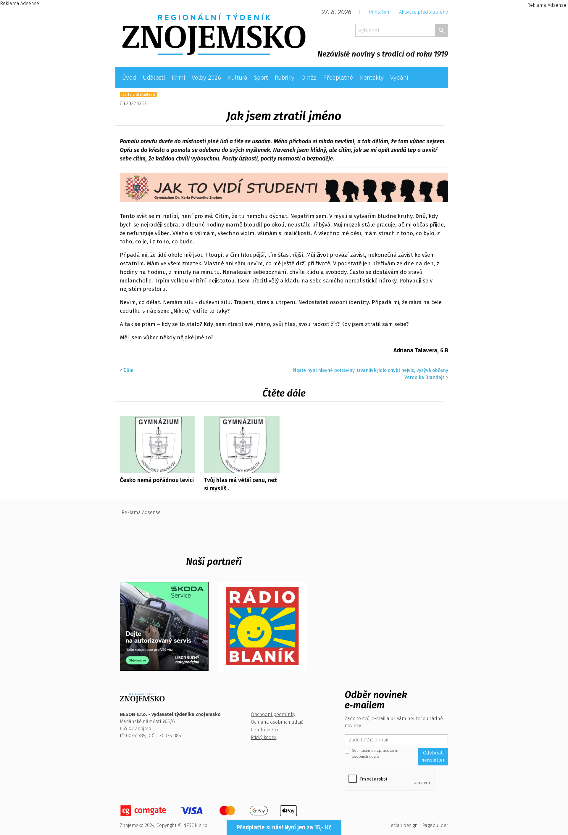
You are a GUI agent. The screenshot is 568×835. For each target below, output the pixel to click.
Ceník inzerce (265, 730)
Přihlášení (380, 12)
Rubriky (284, 77)
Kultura (237, 77)
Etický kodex (263, 737)
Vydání (399, 77)
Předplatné (338, 77)
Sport (261, 77)
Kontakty (372, 77)
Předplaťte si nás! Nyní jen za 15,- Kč (284, 827)
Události (154, 77)
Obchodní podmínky (273, 714)
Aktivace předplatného (423, 12)
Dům (128, 370)
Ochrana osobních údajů (277, 722)
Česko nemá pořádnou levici (157, 480)
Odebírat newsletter (433, 756)
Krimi (178, 77)
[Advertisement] (44, 96)
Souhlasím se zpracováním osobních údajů (375, 753)
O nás (309, 77)
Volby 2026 (206, 77)
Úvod (129, 77)
